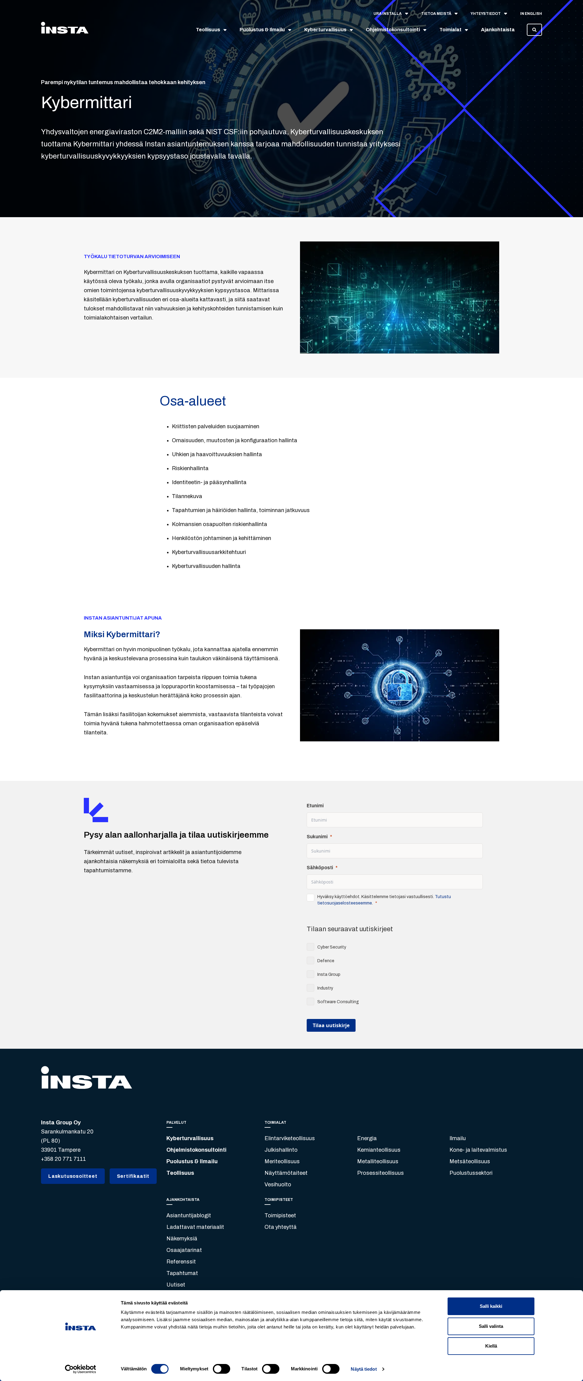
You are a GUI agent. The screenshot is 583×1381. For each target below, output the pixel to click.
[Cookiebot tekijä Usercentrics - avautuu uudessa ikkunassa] (80, 1369)
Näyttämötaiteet (286, 1173)
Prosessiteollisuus (380, 1173)
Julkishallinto (281, 1150)
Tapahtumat (182, 1273)
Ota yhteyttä (280, 1227)
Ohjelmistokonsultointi (196, 1150)
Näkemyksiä (181, 1239)
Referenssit (181, 1262)
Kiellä (491, 1346)
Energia (367, 1138)
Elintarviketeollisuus (289, 1138)
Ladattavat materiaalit (195, 1227)
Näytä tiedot (364, 1369)
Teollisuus (180, 1173)
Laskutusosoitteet (72, 1176)
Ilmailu (457, 1138)
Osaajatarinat (184, 1250)
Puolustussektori (471, 1173)
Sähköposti (320, 867)
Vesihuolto (277, 1184)
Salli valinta (491, 1326)
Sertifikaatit (133, 1176)
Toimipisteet (280, 1215)
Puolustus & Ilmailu (192, 1161)
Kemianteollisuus (379, 1150)
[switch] (221, 1369)
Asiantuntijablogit (188, 1215)
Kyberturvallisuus (189, 1138)
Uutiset (175, 1285)
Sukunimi (317, 836)
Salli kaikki (491, 1306)
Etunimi (315, 805)
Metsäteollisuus (469, 1161)
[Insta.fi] (64, 30)
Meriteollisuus (282, 1161)
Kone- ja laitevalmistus (478, 1150)
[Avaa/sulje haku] (534, 30)
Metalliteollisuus (377, 1161)
